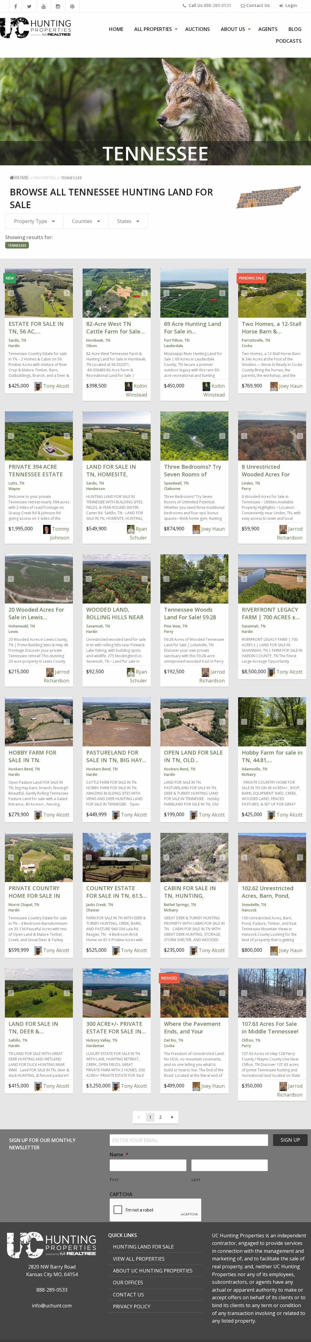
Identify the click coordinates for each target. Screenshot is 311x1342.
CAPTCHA (121, 1194)
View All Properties (139, 1259)
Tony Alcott (55, 386)
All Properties (153, 29)
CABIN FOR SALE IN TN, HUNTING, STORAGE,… (190, 895)
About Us (233, 29)
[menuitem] (116, 29)
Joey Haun (290, 386)
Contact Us (128, 1294)
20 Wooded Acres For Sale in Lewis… (36, 613)
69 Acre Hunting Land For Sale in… (192, 327)
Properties (45, 178)
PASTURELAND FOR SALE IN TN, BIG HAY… (116, 756)
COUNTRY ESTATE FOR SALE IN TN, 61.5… (116, 891)
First (114, 1179)
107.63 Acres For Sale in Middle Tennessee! (270, 1027)
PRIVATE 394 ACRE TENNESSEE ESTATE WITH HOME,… (36, 474)
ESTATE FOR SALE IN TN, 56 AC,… (36, 327)
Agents (268, 29)
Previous (11, 293)
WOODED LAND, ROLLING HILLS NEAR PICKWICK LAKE (114, 617)
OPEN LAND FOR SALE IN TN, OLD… (193, 756)
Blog (295, 29)
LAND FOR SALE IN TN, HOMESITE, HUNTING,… (111, 474)
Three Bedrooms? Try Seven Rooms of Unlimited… (192, 474)
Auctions (197, 29)
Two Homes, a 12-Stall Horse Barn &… (272, 327)
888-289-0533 (210, 5)
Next (67, 293)
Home (116, 29)
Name (119, 1154)
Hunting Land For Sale (143, 1246)
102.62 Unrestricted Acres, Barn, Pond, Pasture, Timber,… (267, 895)
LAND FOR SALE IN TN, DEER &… (33, 1027)
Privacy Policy (131, 1306)
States (124, 221)
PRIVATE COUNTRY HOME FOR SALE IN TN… (34, 895)
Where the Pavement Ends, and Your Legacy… (192, 1031)
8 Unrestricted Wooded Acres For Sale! (266, 474)
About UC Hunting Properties (153, 1270)
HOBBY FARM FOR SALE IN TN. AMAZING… (32, 760)
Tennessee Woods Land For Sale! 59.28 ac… (190, 617)
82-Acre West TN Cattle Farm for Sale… (115, 327)
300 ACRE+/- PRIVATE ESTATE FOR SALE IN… (116, 1027)
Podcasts (289, 41)
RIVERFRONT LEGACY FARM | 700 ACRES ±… (271, 613)
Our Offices (128, 1282)
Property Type (30, 221)
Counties (82, 221)
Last (196, 1179)
